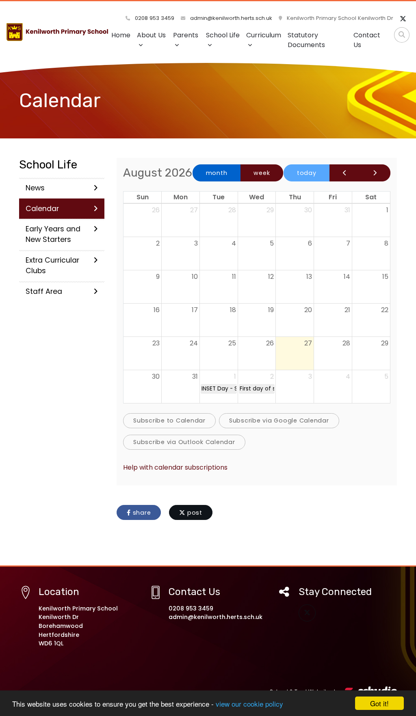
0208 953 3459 (153, 18)
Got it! (379, 703)
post (193, 513)
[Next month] (375, 172)
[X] (403, 19)
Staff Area (44, 291)
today (306, 173)
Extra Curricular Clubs (52, 265)
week (262, 173)
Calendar (42, 209)
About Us (151, 35)
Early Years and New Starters (53, 234)
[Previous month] (344, 172)
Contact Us (366, 40)
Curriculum (263, 35)
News (35, 188)
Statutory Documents (306, 40)
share (141, 513)
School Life (223, 35)
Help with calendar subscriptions (175, 467)
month (217, 173)
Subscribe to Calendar (169, 420)
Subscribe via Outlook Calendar (184, 442)
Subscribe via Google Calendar (279, 420)
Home (120, 35)
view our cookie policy (249, 704)
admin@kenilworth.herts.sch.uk (230, 18)
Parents (185, 35)
